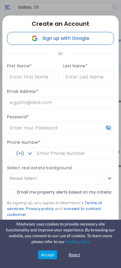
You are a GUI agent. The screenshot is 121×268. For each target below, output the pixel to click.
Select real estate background (39, 168)
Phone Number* (24, 142)
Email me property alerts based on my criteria (64, 192)
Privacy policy (39, 208)
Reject (74, 254)
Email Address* (22, 91)
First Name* (19, 66)
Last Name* (75, 66)
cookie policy (78, 241)
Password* (18, 117)
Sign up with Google (65, 38)
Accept (47, 254)
